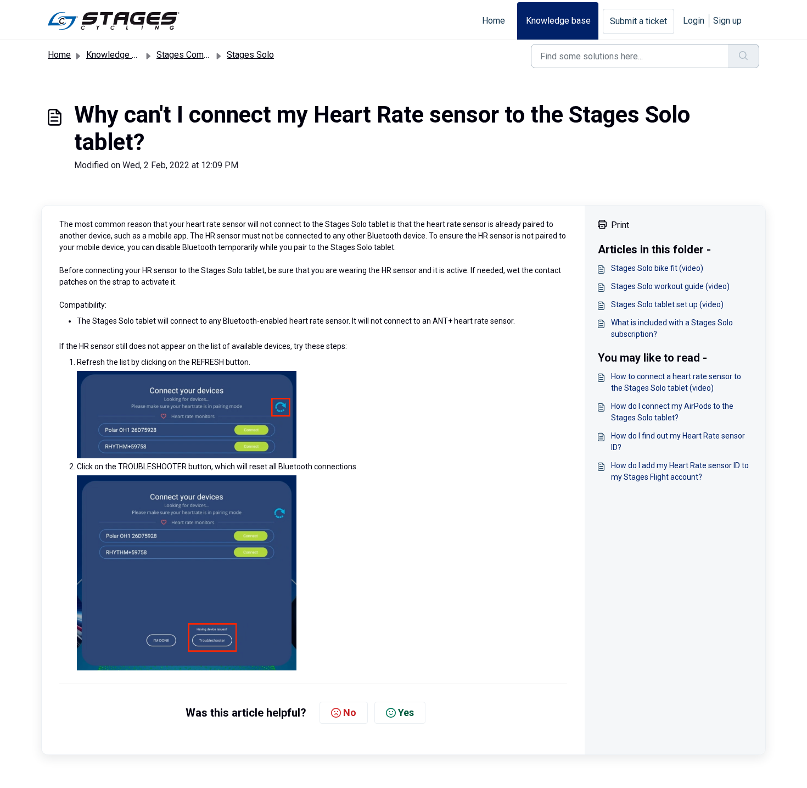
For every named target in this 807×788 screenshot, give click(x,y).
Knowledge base (558, 20)
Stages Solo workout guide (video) (670, 286)
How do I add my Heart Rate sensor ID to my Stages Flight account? (680, 471)
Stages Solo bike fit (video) (657, 268)
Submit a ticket (638, 21)
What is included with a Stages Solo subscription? (672, 328)
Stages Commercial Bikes (206, 54)
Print (620, 225)
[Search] (743, 56)
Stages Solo (250, 54)
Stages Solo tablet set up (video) (667, 304)
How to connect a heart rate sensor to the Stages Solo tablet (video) (676, 382)
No (349, 712)
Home (493, 20)
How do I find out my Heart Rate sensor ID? (678, 441)
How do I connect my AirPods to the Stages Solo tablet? (672, 412)
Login (693, 20)
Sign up (727, 20)
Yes (406, 712)
